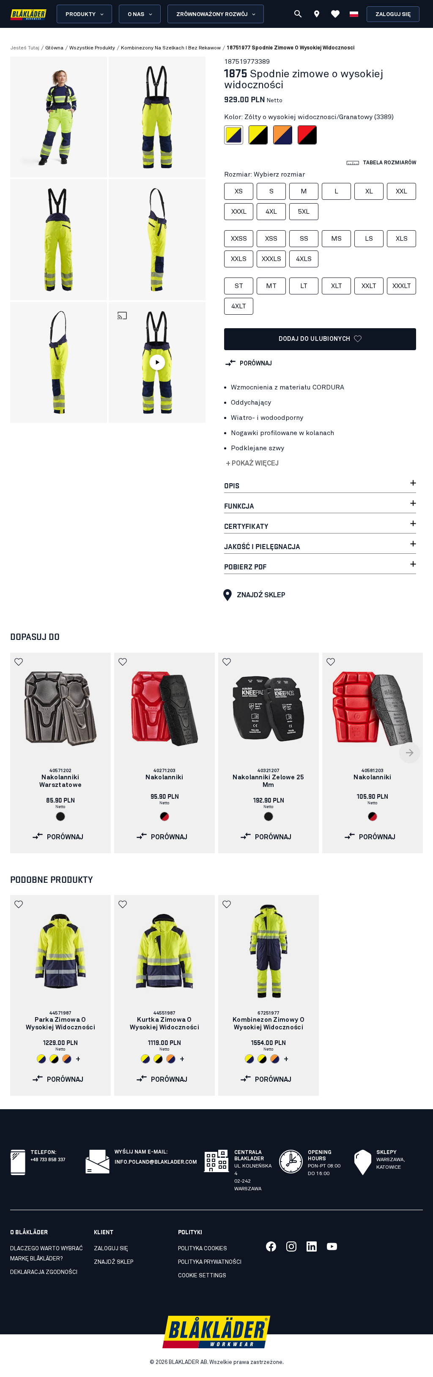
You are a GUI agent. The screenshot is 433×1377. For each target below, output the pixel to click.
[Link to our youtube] (332, 1246)
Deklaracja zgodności (43, 1272)
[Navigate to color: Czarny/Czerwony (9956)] (164, 816)
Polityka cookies (202, 1249)
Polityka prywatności (209, 1262)
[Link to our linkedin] (311, 1246)
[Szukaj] (298, 14)
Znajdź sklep (261, 595)
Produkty (81, 14)
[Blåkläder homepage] (28, 14)
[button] (157, 362)
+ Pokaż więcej (252, 463)
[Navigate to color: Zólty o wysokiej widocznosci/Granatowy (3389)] (41, 1059)
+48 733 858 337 (47, 1159)
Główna (54, 48)
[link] (60, 753)
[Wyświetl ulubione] (335, 14)
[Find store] (316, 15)
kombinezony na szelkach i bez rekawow (171, 48)
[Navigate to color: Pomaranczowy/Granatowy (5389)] (66, 1059)
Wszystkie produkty (92, 48)
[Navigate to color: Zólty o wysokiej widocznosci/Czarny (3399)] (54, 1059)
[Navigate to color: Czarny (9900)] (60, 816)
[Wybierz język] (354, 14)
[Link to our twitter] (291, 1246)
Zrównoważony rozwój (211, 14)
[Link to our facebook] (271, 1246)
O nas (136, 14)
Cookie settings (202, 1276)
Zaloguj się (393, 14)
